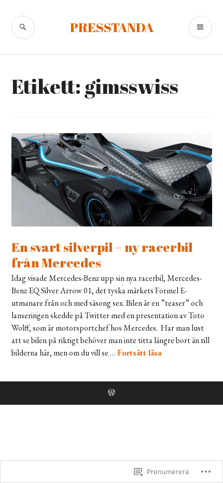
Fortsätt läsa (139, 352)
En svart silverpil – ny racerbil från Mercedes (101, 254)
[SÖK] (23, 27)
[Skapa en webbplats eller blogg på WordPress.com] (111, 393)
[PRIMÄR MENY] (200, 27)
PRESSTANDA (112, 27)
